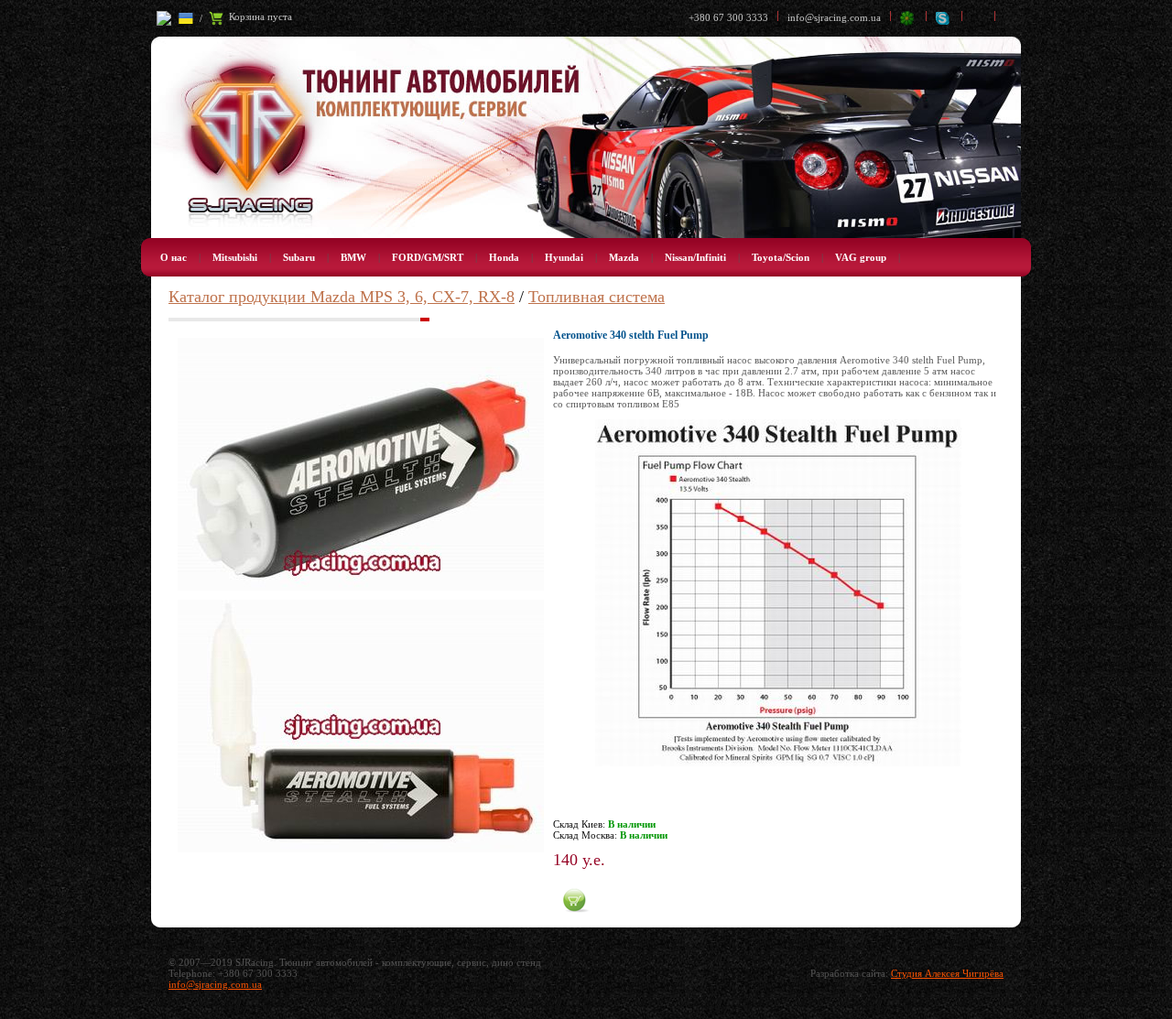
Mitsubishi (234, 257)
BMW (353, 257)
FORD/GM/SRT (427, 257)
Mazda (624, 257)
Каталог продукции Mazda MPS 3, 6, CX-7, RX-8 (341, 296)
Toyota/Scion (780, 257)
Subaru (299, 257)
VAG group (860, 257)
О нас (173, 257)
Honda (504, 257)
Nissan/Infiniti (695, 257)
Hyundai (564, 257)
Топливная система (596, 296)
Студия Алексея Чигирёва (947, 973)
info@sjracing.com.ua (834, 17)
